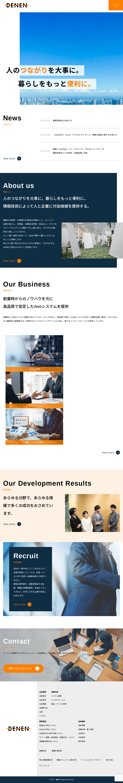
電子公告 (109, 760)
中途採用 (81, 737)
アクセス (42, 716)
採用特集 (81, 725)
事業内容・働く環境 (85, 729)
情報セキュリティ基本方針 (67, 760)
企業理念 (42, 696)
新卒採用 (81, 741)
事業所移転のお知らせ (56, 121)
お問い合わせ (57, 751)
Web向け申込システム (47, 729)
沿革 (41, 712)
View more (9, 158)
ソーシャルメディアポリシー (91, 760)
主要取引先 (43, 708)
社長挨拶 (42, 700)
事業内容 (54, 692)
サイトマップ (44, 766)
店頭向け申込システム (47, 725)
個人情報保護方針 (46, 760)
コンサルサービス (58, 700)
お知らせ (42, 751)
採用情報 (81, 721)
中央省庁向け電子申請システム (51, 733)
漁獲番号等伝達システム (48, 741)
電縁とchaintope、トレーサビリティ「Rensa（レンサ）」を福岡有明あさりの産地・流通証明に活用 (72, 151)
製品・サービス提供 (59, 704)
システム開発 (56, 696)
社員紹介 (81, 733)
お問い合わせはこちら (19, 668)
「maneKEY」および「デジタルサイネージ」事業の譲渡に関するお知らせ (78, 135)
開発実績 (42, 721)
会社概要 (42, 692)
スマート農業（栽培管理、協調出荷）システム (57, 737)
